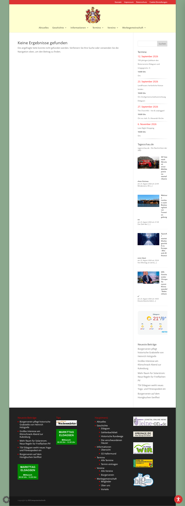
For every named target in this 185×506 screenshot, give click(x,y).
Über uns (105, 485)
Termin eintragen (109, 464)
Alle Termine (107, 460)
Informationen (78, 28)
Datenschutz (141, 2)
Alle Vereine (107, 470)
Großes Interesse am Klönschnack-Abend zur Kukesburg (149, 364)
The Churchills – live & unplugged (151, 110)
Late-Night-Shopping (146, 128)
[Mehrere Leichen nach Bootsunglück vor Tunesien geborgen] (148, 201)
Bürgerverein (107, 474)
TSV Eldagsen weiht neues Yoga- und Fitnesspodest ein (35, 449)
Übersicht (106, 449)
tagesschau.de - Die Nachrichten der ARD (152, 149)
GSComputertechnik (36, 500)
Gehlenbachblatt (109, 432)
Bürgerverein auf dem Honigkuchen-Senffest (30, 455)
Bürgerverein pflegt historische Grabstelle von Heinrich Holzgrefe (151, 352)
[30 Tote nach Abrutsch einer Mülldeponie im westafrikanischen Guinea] (148, 162)
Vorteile (105, 489)
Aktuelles (44, 28)
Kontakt (118, 2)
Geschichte (58, 28)
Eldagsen (105, 428)
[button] (6, 499)
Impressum (129, 2)
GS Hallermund (108, 453)
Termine (96, 28)
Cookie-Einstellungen (158, 2)
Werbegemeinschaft (132, 28)
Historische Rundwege (112, 436)
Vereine (112, 28)
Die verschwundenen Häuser (111, 441)
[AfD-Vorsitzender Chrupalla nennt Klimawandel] (148, 277)
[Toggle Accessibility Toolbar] (178, 499)
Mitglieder (106, 481)
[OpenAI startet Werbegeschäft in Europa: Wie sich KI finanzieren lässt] (148, 239)
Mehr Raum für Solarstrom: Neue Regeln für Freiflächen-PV (152, 377)
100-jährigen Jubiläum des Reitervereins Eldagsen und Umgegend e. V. (149, 64)
